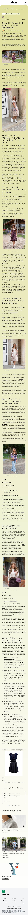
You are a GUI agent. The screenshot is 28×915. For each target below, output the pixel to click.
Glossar (5, 903)
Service (14, 898)
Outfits (18, 13)
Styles (12, 8)
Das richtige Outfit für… (10, 13)
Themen (5, 900)
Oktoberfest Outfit (6, 85)
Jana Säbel (6, 17)
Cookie (19, 908)
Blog (23, 903)
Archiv (5, 898)
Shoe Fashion (6, 8)
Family (14, 900)
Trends (14, 903)
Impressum (9, 908)
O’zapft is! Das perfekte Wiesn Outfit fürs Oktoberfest (13, 9)
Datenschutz (14, 908)
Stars (23, 898)
